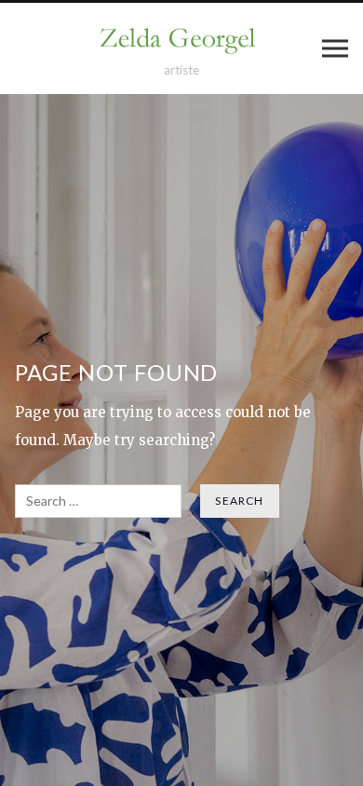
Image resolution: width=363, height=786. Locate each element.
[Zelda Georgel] (181, 40)
